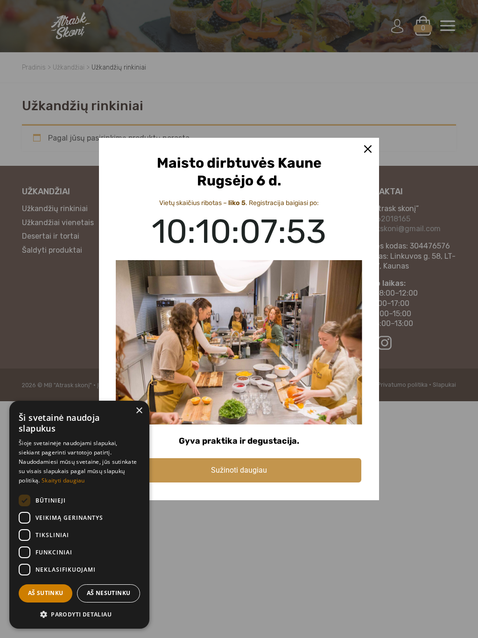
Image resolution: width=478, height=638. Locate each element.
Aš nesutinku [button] (109, 593)
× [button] (138, 410)
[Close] (368, 149)
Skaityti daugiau (63, 480)
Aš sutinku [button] (45, 593)
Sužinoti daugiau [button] (239, 470)
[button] (79, 614)
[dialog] (79, 515)
